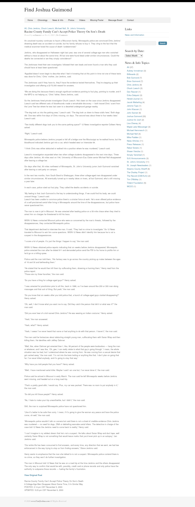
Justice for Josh (134, 119)
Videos (82, 20)
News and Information (134, 34)
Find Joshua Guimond (48, 9)
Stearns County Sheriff (137, 168)
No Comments (62, 35)
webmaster (37, 35)
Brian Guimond (133, 81)
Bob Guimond (133, 77)
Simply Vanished (134, 154)
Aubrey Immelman (135, 70)
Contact (130, 20)
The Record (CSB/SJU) (137, 175)
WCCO (130, 186)
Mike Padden (132, 137)
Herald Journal (133, 98)
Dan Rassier (132, 91)
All (25, 28)
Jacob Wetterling (134, 102)
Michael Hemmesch (135, 130)
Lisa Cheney (132, 123)
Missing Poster (96, 20)
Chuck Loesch (47, 28)
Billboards (131, 74)
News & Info (57, 20)
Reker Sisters (133, 147)
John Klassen (133, 109)
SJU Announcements (136, 158)
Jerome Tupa (132, 105)
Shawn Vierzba (133, 151)
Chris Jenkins (34, 28)
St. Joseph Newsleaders (137, 165)
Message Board (115, 20)
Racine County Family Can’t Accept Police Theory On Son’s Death (64, 31)
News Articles (133, 140)
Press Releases (134, 144)
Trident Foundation (135, 182)
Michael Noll (60, 28)
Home (30, 20)
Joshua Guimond (134, 116)
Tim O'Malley (132, 179)
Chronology (43, 20)
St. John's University (76, 28)
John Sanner (132, 112)
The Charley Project (135, 172)
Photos (71, 20)
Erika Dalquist (133, 95)
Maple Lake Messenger (137, 126)
